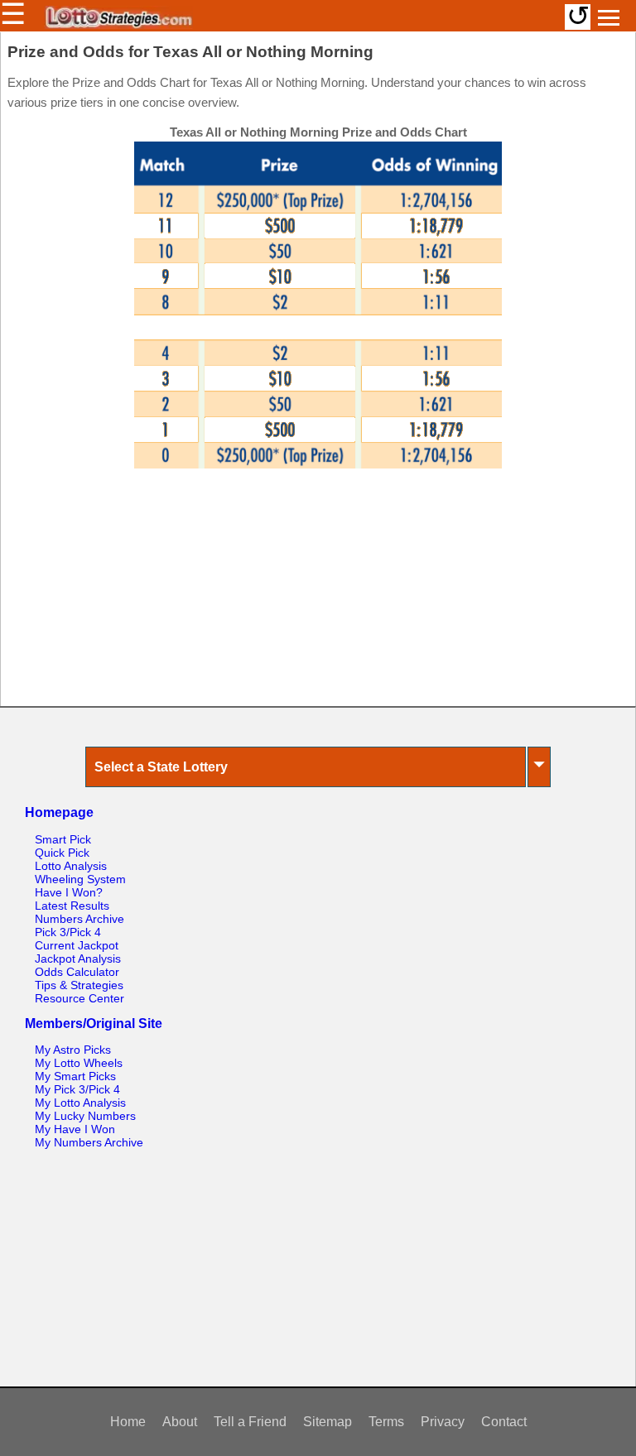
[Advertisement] (318, 596)
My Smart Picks (75, 1076)
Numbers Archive (79, 918)
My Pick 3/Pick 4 (77, 1089)
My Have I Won (75, 1129)
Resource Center (79, 998)
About (179, 1422)
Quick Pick (62, 852)
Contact (504, 1422)
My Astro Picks (73, 1049)
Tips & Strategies (79, 985)
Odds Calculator (77, 971)
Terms (386, 1422)
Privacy (443, 1422)
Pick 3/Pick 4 (68, 932)
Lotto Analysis (71, 865)
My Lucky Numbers (85, 1115)
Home (128, 1422)
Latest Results (72, 905)
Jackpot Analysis (78, 958)
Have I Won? (69, 892)
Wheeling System (80, 879)
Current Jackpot (76, 945)
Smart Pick (63, 839)
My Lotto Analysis (80, 1102)
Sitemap (327, 1422)
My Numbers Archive (89, 1142)
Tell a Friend (250, 1422)
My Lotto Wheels (79, 1062)
